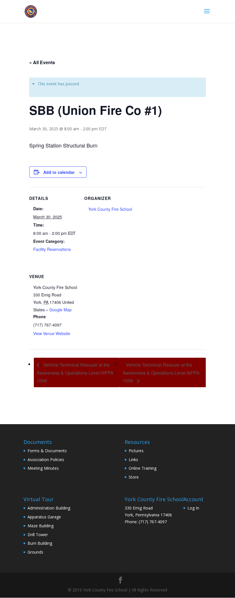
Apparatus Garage (44, 517)
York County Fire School (110, 209)
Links (133, 459)
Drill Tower (38, 534)
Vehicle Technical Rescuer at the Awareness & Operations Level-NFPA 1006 (75, 372)
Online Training (142, 468)
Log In (193, 508)
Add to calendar (59, 172)
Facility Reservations (52, 249)
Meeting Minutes (43, 468)
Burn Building (40, 543)
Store (134, 477)
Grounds (35, 552)
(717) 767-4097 (153, 521)
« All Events (42, 62)
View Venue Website (51, 333)
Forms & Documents (47, 450)
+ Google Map (59, 309)
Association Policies (46, 459)
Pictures (136, 450)
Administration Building (49, 508)
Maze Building (41, 525)
